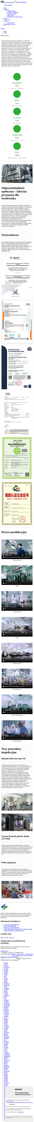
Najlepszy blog (29, 954)
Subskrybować (4, 951)
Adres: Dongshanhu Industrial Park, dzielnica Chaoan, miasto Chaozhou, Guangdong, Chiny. (18, 929)
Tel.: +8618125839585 (10, 926)
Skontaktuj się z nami (9, 24)
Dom (5, 8)
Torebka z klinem (11, 13)
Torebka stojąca (11, 11)
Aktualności (7, 19)
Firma (5, 18)
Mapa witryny (20, 954)
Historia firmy (11, 22)
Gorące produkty (11, 954)
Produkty (6, 9)
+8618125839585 (22, 2)
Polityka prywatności (6, 955)
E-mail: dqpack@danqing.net (11, 924)
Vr (4, 25)
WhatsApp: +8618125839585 (12, 927)
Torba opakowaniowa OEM (19, 955)
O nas (5, 21)
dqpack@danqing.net (9, 2)
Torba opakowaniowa (12, 957)
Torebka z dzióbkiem (12, 12)
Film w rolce (10, 15)
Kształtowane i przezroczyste (14, 16)
